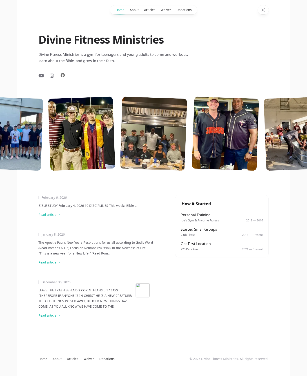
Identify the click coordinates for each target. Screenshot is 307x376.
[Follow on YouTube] (41, 76)
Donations (184, 10)
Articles (149, 10)
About (134, 10)
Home (120, 10)
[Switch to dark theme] (263, 9)
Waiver (166, 10)
